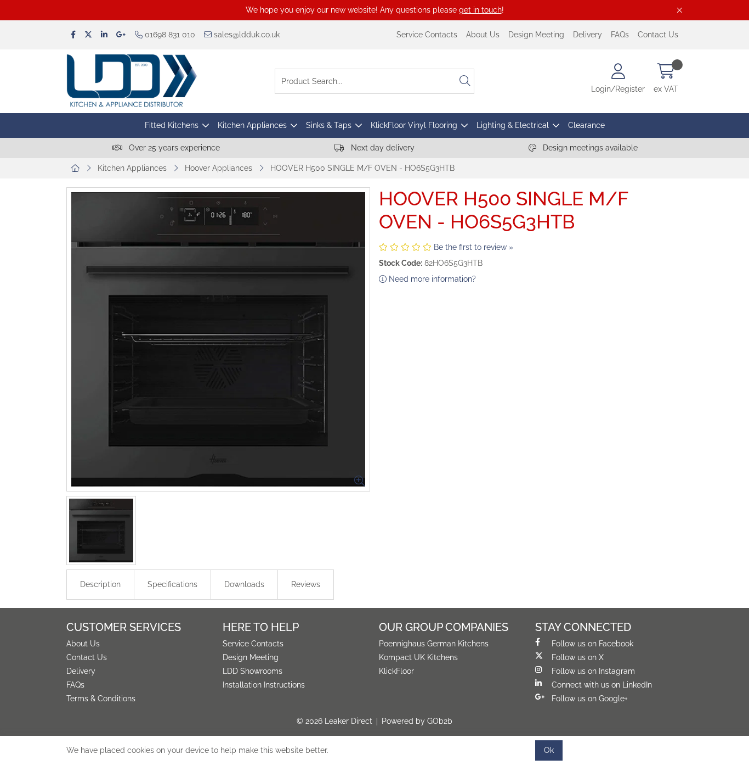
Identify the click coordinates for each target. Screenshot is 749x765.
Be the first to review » (473, 247)
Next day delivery (382, 147)
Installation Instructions (264, 684)
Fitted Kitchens (171, 125)
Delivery (587, 34)
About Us (483, 34)
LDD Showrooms (252, 671)
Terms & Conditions (100, 698)
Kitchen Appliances (252, 125)
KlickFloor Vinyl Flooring (414, 125)
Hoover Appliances (218, 168)
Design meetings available (589, 147)
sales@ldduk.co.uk (246, 34)
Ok (549, 750)
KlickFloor (396, 671)
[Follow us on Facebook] (73, 34)
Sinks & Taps (328, 125)
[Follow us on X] (88, 34)
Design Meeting (536, 34)
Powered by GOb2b (417, 721)
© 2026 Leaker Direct (334, 721)
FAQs (620, 34)
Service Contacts (426, 34)
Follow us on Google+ (590, 698)
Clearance (586, 125)
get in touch (480, 9)
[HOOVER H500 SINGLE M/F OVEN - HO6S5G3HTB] (218, 339)
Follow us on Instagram (593, 671)
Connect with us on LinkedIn (602, 684)
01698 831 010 (169, 34)
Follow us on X (578, 657)
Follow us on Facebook (592, 643)
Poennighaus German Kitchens (434, 643)
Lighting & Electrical (512, 125)
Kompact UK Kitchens (418, 657)
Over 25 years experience (173, 147)
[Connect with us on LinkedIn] (104, 34)
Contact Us (658, 34)
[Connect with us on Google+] (121, 34)
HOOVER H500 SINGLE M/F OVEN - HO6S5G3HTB (362, 168)
